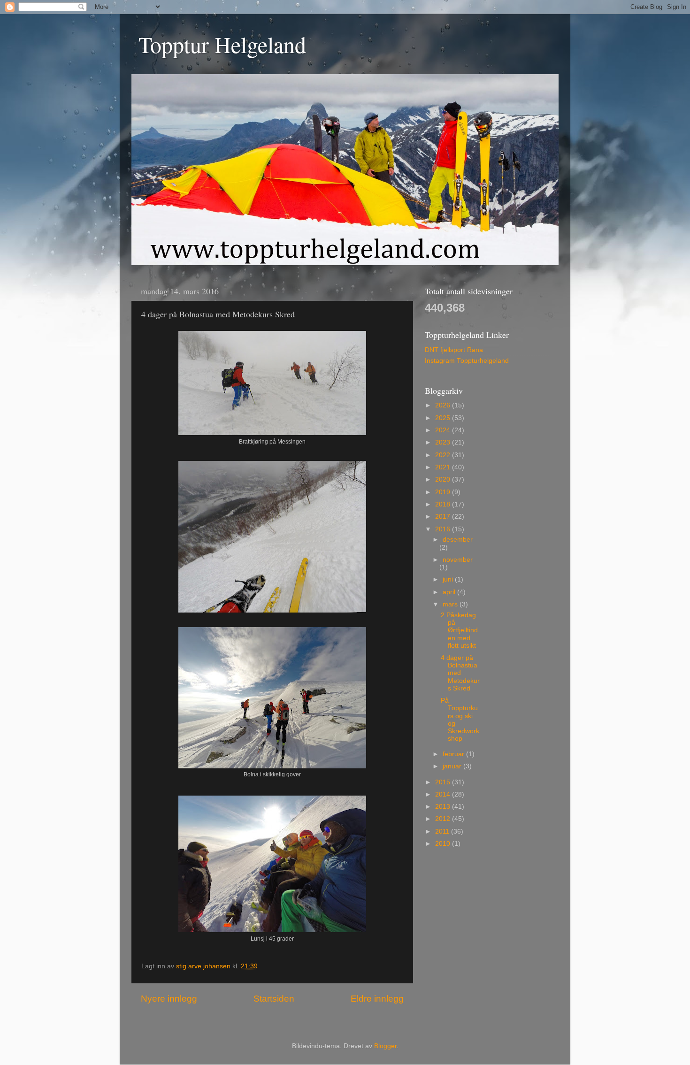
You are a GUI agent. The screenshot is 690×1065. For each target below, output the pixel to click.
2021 (443, 467)
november (458, 559)
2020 (443, 479)
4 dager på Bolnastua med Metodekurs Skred (460, 673)
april (450, 592)
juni (449, 579)
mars (451, 604)
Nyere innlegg (169, 999)
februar (454, 754)
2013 (443, 806)
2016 (443, 529)
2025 (443, 417)
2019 (443, 492)
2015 (443, 782)
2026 (443, 405)
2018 (443, 504)
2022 (443, 455)
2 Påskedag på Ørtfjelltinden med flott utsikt (459, 630)
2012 (443, 818)
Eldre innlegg (377, 999)
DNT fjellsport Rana (454, 349)
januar (453, 766)
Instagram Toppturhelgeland (467, 360)
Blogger (385, 1046)
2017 (443, 516)
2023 (443, 442)
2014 (443, 794)
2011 (443, 831)
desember (458, 539)
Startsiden (273, 999)
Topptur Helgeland (222, 44)
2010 (443, 843)
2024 (443, 430)
